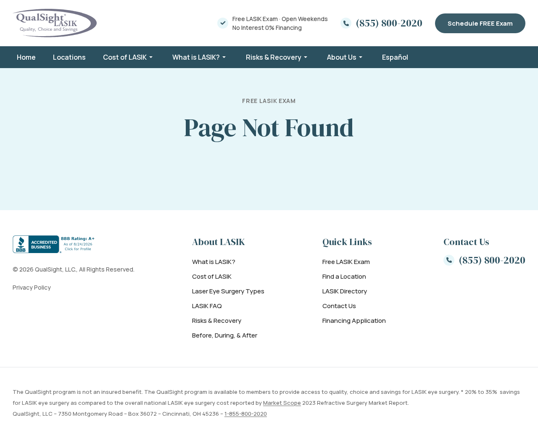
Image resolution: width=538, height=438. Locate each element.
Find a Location (344, 276)
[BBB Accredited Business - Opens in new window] (73, 244)
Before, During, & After (224, 335)
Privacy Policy (32, 287)
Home (26, 57)
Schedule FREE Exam (480, 23)
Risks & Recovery (273, 57)
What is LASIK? (196, 57)
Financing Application (354, 320)
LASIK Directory (344, 291)
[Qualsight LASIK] (55, 23)
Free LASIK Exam (346, 261)
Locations (69, 57)
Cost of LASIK (125, 57)
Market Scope (282, 402)
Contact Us (339, 305)
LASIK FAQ (207, 305)
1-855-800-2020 (245, 413)
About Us (341, 57)
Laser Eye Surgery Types (228, 291)
